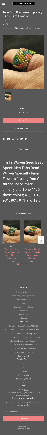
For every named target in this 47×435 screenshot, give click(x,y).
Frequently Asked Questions (23, 296)
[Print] (13, 139)
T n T (23, 367)
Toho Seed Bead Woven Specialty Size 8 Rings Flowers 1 (32, 253)
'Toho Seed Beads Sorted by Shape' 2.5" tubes (23, 330)
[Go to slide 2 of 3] (22, 264)
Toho (23, 364)
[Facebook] (4, 139)
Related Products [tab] (23, 213)
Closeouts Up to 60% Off (23, 352)
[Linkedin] (21, 139)
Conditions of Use (23, 311)
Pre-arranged (23, 356)
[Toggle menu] (3, 3)
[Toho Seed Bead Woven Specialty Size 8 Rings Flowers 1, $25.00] (32, 231)
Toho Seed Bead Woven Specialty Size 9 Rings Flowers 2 (11, 253)
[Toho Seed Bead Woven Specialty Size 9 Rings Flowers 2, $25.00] (11, 231)
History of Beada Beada (23, 307)
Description (23, 149)
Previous (3, 240)
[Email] (8, 139)
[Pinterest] (26, 139)
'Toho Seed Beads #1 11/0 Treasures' (23, 341)
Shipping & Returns (23, 292)
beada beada (23, 375)
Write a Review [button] (35, 28)
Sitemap (23, 318)
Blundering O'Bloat (23, 379)
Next (41, 240)
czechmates (23, 371)
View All (24, 382)
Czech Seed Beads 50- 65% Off (23, 348)
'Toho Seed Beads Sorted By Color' (23, 333)
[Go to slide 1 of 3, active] (18, 264)
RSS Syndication (23, 299)
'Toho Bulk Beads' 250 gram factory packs (23, 337)
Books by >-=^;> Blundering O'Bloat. (23, 345)
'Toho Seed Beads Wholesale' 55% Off (23, 326)
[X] (17, 139)
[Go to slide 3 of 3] (26, 264)
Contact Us (23, 314)
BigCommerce (27, 426)
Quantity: (23, 108)
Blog (23, 303)
